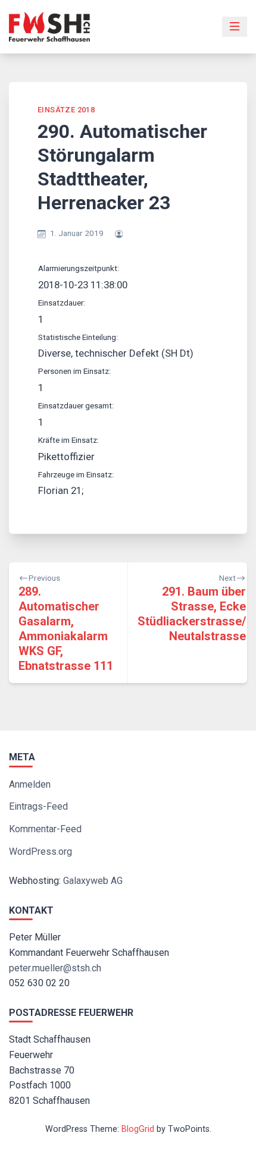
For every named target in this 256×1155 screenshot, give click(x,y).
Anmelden (30, 784)
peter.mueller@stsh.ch (55, 968)
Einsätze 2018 (66, 109)
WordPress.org (40, 851)
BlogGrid (137, 1129)
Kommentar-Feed (45, 829)
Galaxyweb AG (93, 880)
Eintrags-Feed (38, 806)
